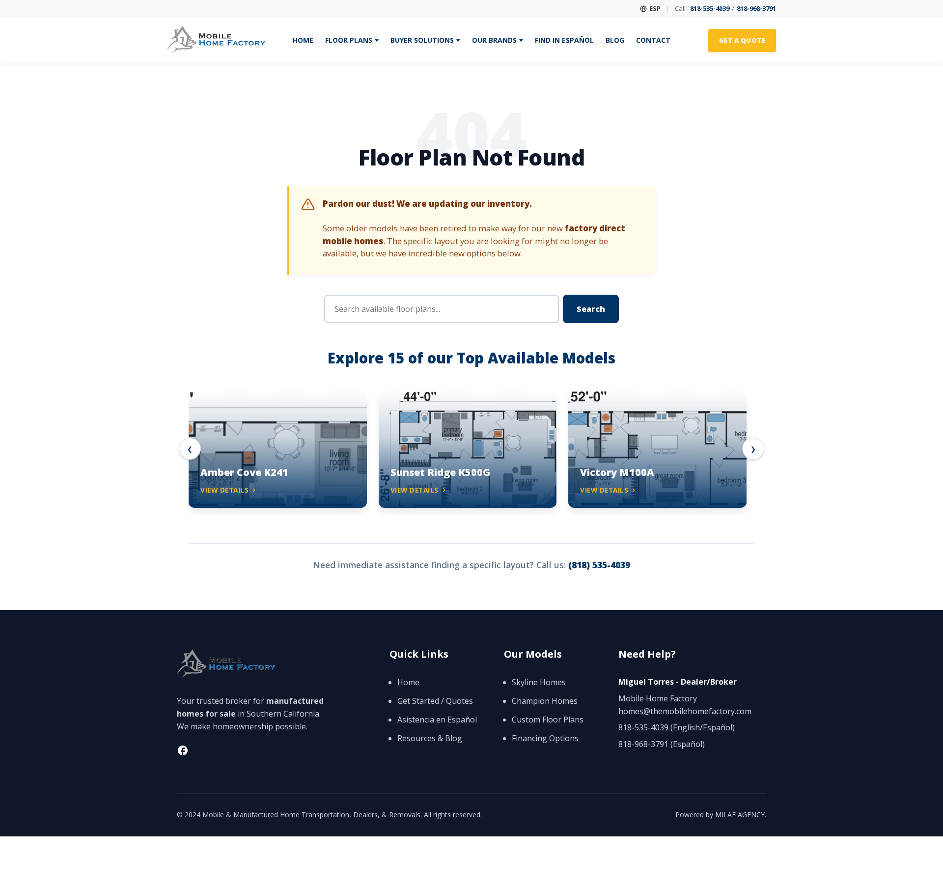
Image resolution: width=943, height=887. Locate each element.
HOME (303, 40)
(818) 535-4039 (599, 565)
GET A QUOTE (742, 40)
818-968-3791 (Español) (661, 744)
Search (591, 309)
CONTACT (653, 40)
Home (408, 682)
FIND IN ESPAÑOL (564, 40)
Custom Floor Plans (547, 719)
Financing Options (545, 738)
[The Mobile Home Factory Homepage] (216, 40)
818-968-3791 (756, 8)
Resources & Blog (429, 738)
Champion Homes (545, 700)
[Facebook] (183, 752)
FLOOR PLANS (348, 40)
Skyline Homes (539, 682)
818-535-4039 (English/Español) (676, 727)
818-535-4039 (709, 8)
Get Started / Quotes (435, 700)
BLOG (615, 40)
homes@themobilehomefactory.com (684, 711)
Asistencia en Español (437, 719)
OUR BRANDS (494, 40)
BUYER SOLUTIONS (422, 40)
